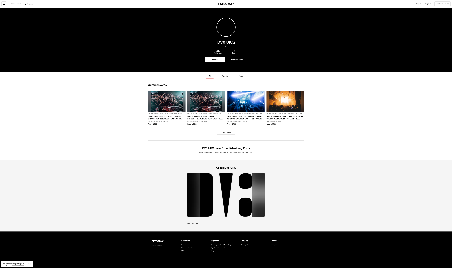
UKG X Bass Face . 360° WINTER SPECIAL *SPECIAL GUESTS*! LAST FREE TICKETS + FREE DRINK (245, 117)
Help (212, 251)
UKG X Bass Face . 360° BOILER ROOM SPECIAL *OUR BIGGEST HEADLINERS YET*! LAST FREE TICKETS (164, 117)
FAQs (183, 251)
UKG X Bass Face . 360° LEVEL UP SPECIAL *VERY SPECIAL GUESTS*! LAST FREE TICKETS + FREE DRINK (284, 117)
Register (428, 4)
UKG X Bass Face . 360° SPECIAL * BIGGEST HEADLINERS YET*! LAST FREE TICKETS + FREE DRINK (204, 117)
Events (225, 76)
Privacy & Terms (246, 245)
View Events (226, 132)
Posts (240, 76)
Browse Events (15, 4)
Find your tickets (186, 248)
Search (30, 4)
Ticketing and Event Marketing (221, 245)
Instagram (274, 245)
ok (29, 264)
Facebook (274, 248)
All (210, 76)
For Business (441, 4)
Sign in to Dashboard (217, 248)
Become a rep (237, 59)
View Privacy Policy (18, 265)
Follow (215, 59)
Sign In (418, 4)
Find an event (185, 245)
